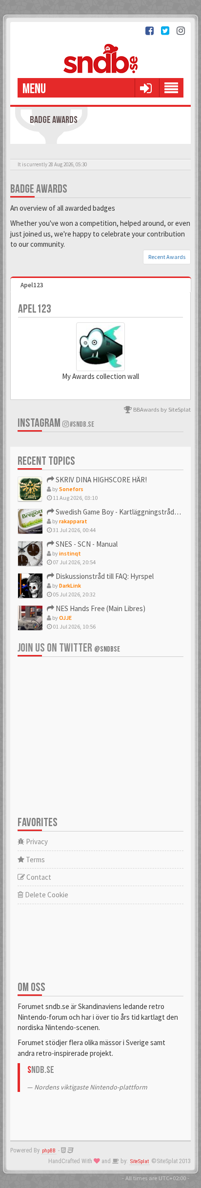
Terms (34, 859)
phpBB (49, 1151)
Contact (38, 877)
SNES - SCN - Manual (86, 544)
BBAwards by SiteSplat (161, 409)
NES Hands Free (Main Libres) (99, 608)
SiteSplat (139, 1161)
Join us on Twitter (69, 648)
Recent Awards (166, 256)
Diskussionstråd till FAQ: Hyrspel (104, 576)
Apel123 (31, 285)
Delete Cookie (45, 894)
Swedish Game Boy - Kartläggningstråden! (119, 511)
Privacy (36, 841)
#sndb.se (81, 424)
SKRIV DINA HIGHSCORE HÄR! (100, 479)
